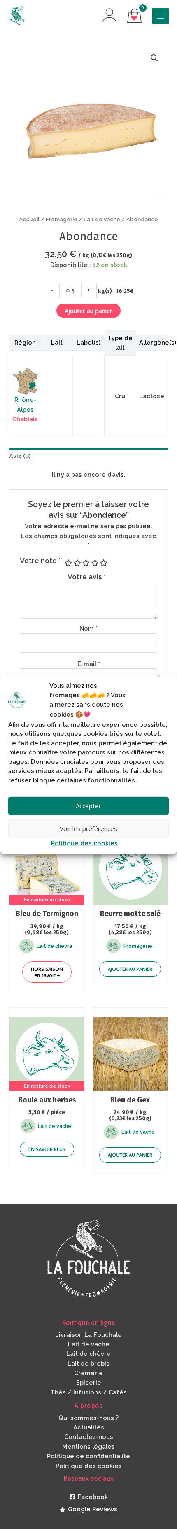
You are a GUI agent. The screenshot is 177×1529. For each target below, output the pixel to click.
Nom (88, 628)
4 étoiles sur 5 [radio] (94, 563)
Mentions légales (88, 1446)
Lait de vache (102, 219)
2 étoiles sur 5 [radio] (76, 563)
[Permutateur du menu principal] (160, 16)
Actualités (88, 1427)
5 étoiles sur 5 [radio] (103, 563)
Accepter (88, 806)
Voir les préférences (88, 828)
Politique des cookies (84, 843)
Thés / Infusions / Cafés (88, 1392)
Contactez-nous (88, 1436)
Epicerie (88, 1382)
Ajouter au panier (88, 310)
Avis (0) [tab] (19, 455)
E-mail (88, 663)
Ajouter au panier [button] (130, 969)
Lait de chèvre (88, 1353)
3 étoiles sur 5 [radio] (85, 563)
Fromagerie (61, 219)
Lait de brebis (88, 1363)
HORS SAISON (47, 972)
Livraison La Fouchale (88, 1334)
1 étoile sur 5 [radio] (68, 563)
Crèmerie (88, 1372)
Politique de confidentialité (88, 1455)
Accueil (29, 219)
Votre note (40, 561)
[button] (154, 58)
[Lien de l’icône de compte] (109, 15)
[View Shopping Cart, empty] (134, 16)
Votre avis (87, 577)
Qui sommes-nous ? (88, 1417)
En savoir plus (46, 1149)
